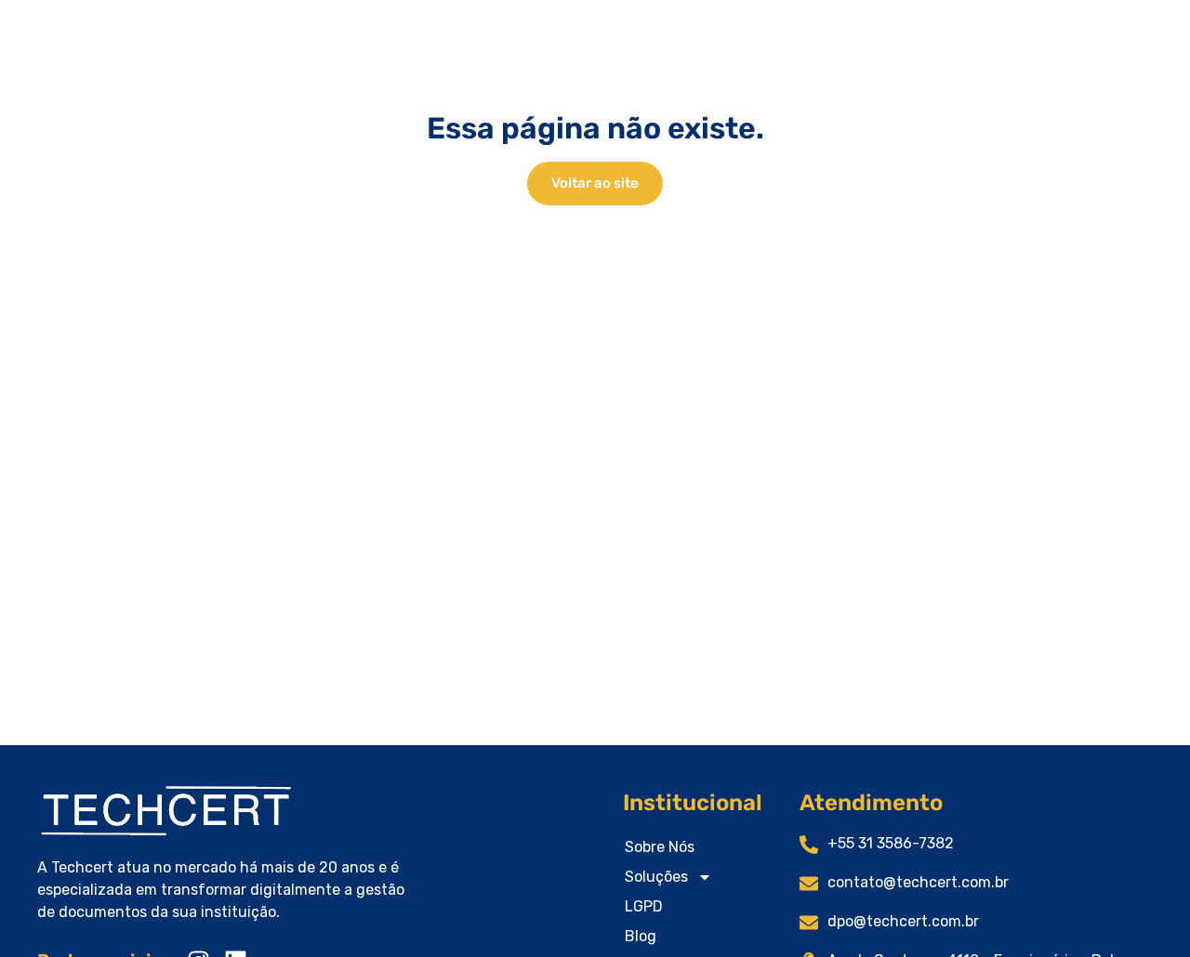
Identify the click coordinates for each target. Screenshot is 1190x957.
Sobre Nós (659, 847)
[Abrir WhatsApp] (1143, 910)
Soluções (656, 876)
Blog (640, 936)
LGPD (644, 906)
